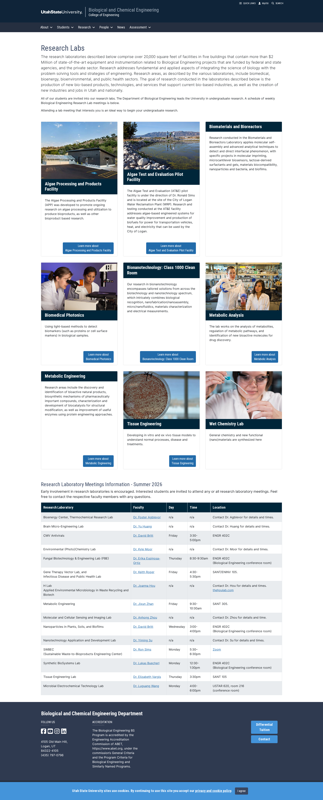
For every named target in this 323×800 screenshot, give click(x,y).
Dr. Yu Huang (142, 526)
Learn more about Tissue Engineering (182, 461)
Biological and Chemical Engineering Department (92, 713)
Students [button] (63, 27)
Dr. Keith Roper (143, 572)
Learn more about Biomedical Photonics (98, 357)
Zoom (217, 649)
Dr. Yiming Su (142, 640)
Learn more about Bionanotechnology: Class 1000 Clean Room (167, 357)
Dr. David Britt (143, 535)
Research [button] (84, 27)
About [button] (44, 27)
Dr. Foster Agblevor (147, 517)
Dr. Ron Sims (142, 649)
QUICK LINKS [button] (249, 3)
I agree (241, 791)
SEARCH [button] (279, 3)
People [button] (104, 27)
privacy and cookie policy (213, 791)
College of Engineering (104, 15)
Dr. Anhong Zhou (145, 617)
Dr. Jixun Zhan (143, 604)
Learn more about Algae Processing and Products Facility (88, 248)
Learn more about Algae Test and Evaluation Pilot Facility (171, 248)
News (121, 27)
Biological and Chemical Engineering (124, 10)
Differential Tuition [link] (264, 727)
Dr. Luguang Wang (146, 686)
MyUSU (265, 3)
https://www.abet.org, (107, 748)
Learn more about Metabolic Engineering (98, 461)
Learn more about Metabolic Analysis (265, 357)
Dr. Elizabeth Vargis (147, 677)
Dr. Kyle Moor (142, 549)
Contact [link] (264, 739)
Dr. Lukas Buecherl (146, 663)
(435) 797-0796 (52, 755)
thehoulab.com (223, 590)
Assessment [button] (138, 27)
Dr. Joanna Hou (144, 586)
